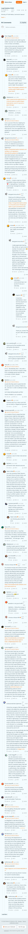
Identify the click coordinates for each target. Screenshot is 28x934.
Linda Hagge (8, 647)
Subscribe (19, 2)
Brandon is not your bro (14, 603)
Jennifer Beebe (8, 816)
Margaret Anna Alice (10, 138)
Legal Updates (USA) (7, 8)
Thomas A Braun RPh (10, 564)
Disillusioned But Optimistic (14, 703)
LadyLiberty (8, 797)
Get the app (22, 927)
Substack (6, 930)
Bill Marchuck (8, 833)
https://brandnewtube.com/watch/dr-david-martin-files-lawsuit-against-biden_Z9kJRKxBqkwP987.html (15, 639)
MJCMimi (7, 119)
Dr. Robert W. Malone (4, 10)
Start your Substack (10, 927)
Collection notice (14, 923)
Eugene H (18, 295)
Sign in (24, 2)
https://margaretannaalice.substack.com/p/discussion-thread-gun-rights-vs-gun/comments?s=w (17, 204)
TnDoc (6, 364)
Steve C (7, 527)
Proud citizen (8, 783)
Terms (24, 921)
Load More (4, 914)
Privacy (20, 921)
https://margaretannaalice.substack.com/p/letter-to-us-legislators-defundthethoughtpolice (16, 151)
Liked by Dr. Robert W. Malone (12, 37)
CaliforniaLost (8, 862)
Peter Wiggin (8, 36)
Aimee (10, 74)
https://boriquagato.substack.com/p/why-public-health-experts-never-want (17, 89)
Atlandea (7, 626)
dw (5, 805)
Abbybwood (10, 97)
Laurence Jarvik (9, 410)
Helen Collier (10, 471)
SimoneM (9, 59)
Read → (3, 17)
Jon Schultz (11, 555)
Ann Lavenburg (11, 343)
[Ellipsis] (26, 36)
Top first (24, 22)
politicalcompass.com (16, 687)
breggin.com (21, 749)
